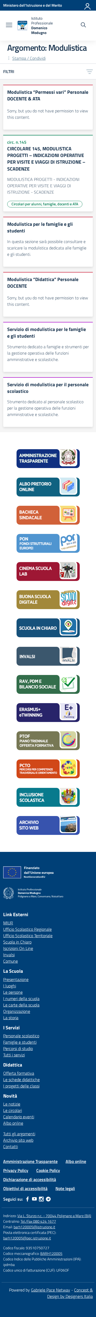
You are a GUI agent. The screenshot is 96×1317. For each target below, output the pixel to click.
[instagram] (41, 1199)
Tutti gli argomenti (19, 1134)
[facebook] (27, 1199)
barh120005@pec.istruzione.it (27, 1238)
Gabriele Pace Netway (50, 1290)
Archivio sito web (18, 1140)
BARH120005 (51, 1253)
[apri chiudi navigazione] (9, 25)
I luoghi (9, 986)
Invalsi (9, 954)
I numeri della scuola (21, 998)
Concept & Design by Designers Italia (70, 1293)
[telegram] (48, 1199)
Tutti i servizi (14, 1055)
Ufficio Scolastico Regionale (27, 929)
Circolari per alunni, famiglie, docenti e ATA (44, 204)
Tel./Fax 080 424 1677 (38, 1221)
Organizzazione (16, 1011)
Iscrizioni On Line (18, 948)
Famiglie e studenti (20, 1042)
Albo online (13, 1123)
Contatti (10, 1146)
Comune (10, 961)
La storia (10, 1017)
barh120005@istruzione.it (34, 1227)
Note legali (65, 1188)
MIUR (8, 923)
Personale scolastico (21, 1036)
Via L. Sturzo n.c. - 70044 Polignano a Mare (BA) (54, 1215)
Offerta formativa (18, 1073)
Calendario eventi (18, 1117)
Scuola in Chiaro (17, 942)
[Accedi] (88, 5)
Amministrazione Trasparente (30, 1161)
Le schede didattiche (21, 1079)
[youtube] (34, 1199)
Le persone (13, 992)
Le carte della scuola (21, 1005)
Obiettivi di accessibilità (25, 1188)
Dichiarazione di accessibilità (29, 1179)
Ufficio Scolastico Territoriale (28, 935)
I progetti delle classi (21, 1086)
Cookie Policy (48, 1170)
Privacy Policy (15, 1170)
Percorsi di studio (18, 1048)
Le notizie (11, 1104)
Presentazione (16, 979)
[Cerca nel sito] (83, 25)
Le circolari (12, 1110)
